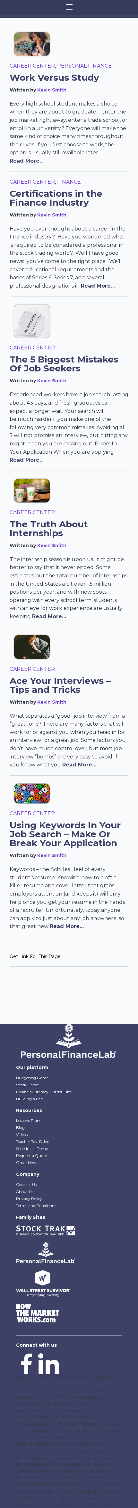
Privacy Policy (29, 1198)
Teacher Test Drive (32, 1141)
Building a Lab (29, 1098)
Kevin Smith (51, 90)
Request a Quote (31, 1155)
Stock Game (27, 1084)
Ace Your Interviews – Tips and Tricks (60, 685)
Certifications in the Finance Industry (56, 198)
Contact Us (26, 1184)
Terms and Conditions (36, 1205)
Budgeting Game (32, 1077)
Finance (69, 182)
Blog (20, 1127)
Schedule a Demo (32, 1148)
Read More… (27, 161)
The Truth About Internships (49, 528)
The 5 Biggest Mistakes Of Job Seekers (64, 364)
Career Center (32, 66)
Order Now (26, 1162)
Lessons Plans (28, 1120)
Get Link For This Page (35, 956)
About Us (24, 1191)
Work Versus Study (54, 77)
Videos (22, 1134)
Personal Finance (84, 66)
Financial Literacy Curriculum (43, 1091)
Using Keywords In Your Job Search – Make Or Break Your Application (65, 834)
